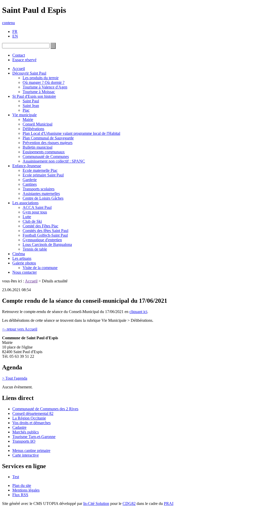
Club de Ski (32, 221)
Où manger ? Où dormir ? (43, 82)
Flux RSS (20, 495)
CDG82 (129, 503)
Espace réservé (24, 60)
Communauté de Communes (46, 156)
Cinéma (18, 254)
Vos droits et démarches (31, 423)
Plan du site (21, 485)
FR (14, 31)
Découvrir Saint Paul (29, 73)
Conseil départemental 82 (32, 413)
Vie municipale (24, 115)
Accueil (18, 68)
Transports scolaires (38, 189)
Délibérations (33, 129)
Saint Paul (31, 101)
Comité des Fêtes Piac (40, 226)
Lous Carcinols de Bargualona (47, 244)
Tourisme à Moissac (39, 92)
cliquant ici (138, 311)
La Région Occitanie (29, 418)
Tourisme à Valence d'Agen (45, 87)
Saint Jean (31, 105)
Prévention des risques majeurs (47, 142)
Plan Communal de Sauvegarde (48, 138)
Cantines (30, 184)
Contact (18, 55)
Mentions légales (26, 490)
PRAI (168, 503)
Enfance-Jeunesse (26, 166)
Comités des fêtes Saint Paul (45, 230)
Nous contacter (24, 272)
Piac (26, 110)
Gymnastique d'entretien (42, 240)
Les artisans (21, 258)
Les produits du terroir (41, 78)
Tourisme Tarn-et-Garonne (33, 436)
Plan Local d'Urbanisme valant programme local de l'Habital (71, 133)
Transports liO (23, 441)
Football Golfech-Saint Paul (45, 235)
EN (15, 36)
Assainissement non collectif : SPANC (54, 161)
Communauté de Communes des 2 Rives (45, 409)
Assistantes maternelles (41, 193)
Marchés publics (25, 432)
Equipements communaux (44, 152)
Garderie (30, 179)
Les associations (25, 203)
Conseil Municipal (37, 124)
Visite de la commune (40, 267)
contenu (8, 23)
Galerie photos (24, 263)
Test (15, 477)
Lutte (27, 217)
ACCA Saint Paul (37, 207)
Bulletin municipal (37, 147)
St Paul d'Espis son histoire (34, 96)
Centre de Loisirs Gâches (43, 198)
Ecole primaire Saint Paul (43, 175)
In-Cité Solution (96, 503)
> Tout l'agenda (14, 378)
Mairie (28, 119)
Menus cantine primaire (31, 450)
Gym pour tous (35, 212)
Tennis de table (35, 249)
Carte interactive (25, 455)
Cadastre (19, 427)
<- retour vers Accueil (19, 329)
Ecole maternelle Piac (40, 170)
